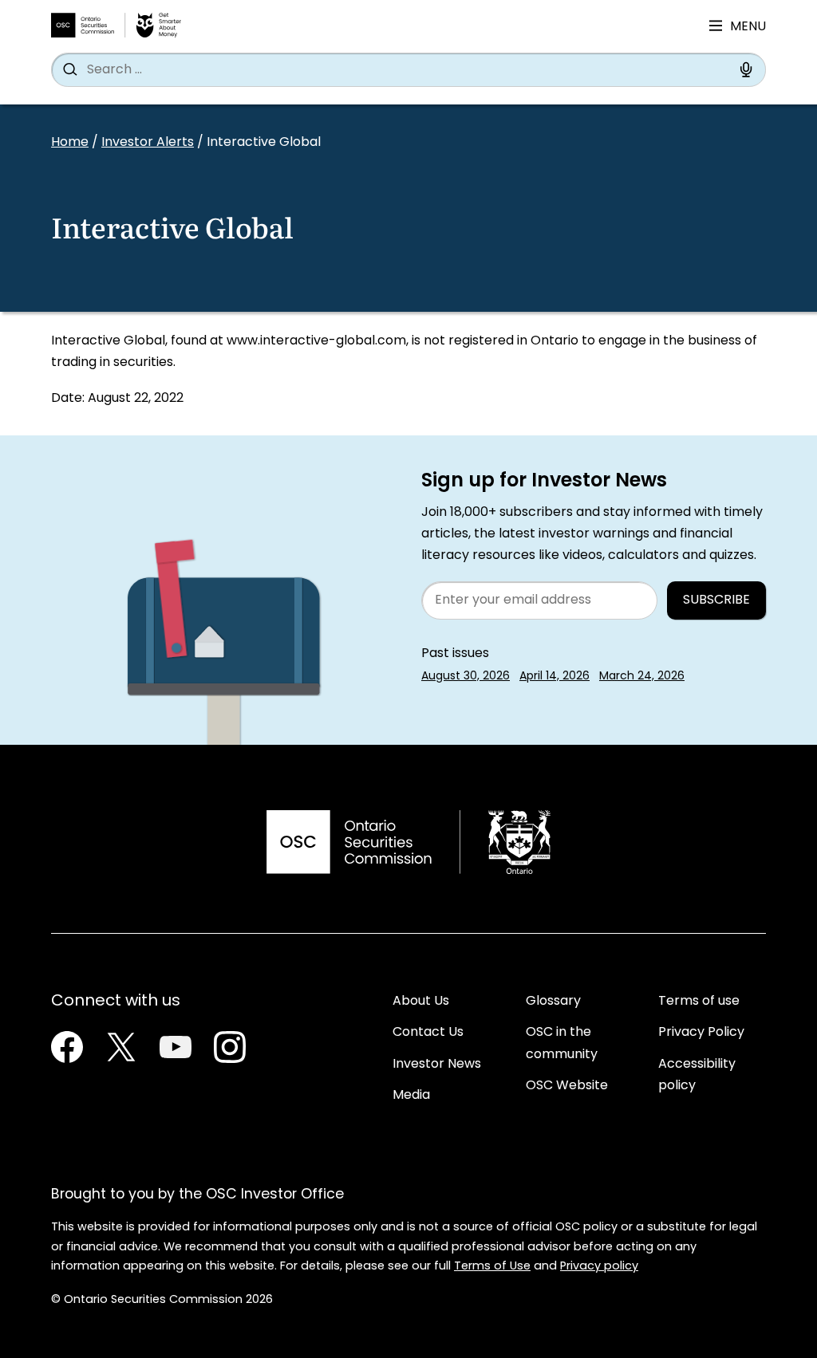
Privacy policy (599, 1267)
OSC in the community (562, 1043)
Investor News (437, 1064)
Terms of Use (492, 1267)
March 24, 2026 (642, 676)
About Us (421, 1001)
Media (411, 1095)
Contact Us (428, 1032)
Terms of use (699, 1001)
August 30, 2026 (465, 676)
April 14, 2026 (554, 676)
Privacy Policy (701, 1032)
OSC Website (567, 1086)
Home (70, 142)
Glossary (553, 1001)
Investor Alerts (147, 142)
